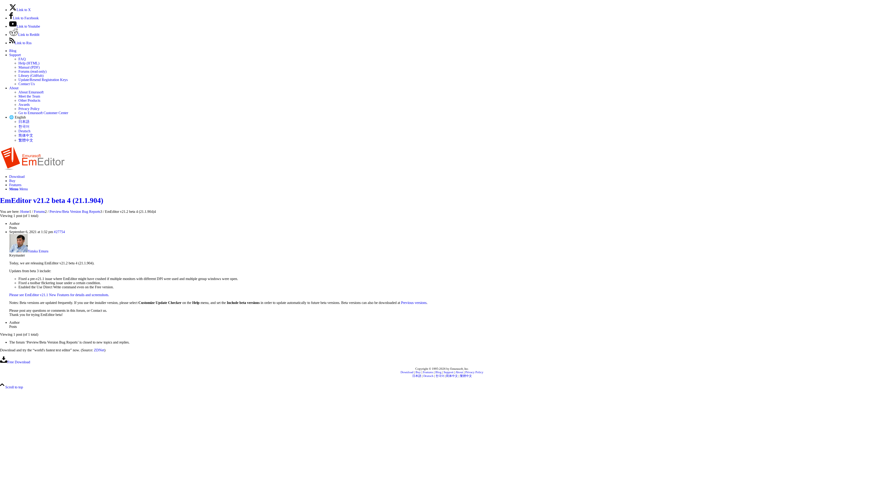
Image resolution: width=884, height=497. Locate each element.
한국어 (23, 126)
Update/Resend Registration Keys (43, 80)
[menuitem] (446, 51)
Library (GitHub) (31, 76)
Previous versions (414, 303)
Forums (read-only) (32, 71)
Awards (24, 105)
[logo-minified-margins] (33, 169)
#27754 (59, 232)
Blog (12, 51)
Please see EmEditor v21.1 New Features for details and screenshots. (59, 295)
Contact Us (26, 84)
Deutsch (24, 131)
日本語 (23, 122)
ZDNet (99, 350)
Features (428, 372)
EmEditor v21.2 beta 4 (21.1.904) (51, 200)
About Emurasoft (31, 92)
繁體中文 (25, 140)
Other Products (29, 100)
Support (15, 55)
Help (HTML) (28, 63)
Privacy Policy (29, 109)
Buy (418, 372)
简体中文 (25, 135)
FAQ (22, 59)
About (13, 88)
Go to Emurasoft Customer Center (43, 113)
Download (407, 372)
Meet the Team (29, 96)
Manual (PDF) (29, 67)
